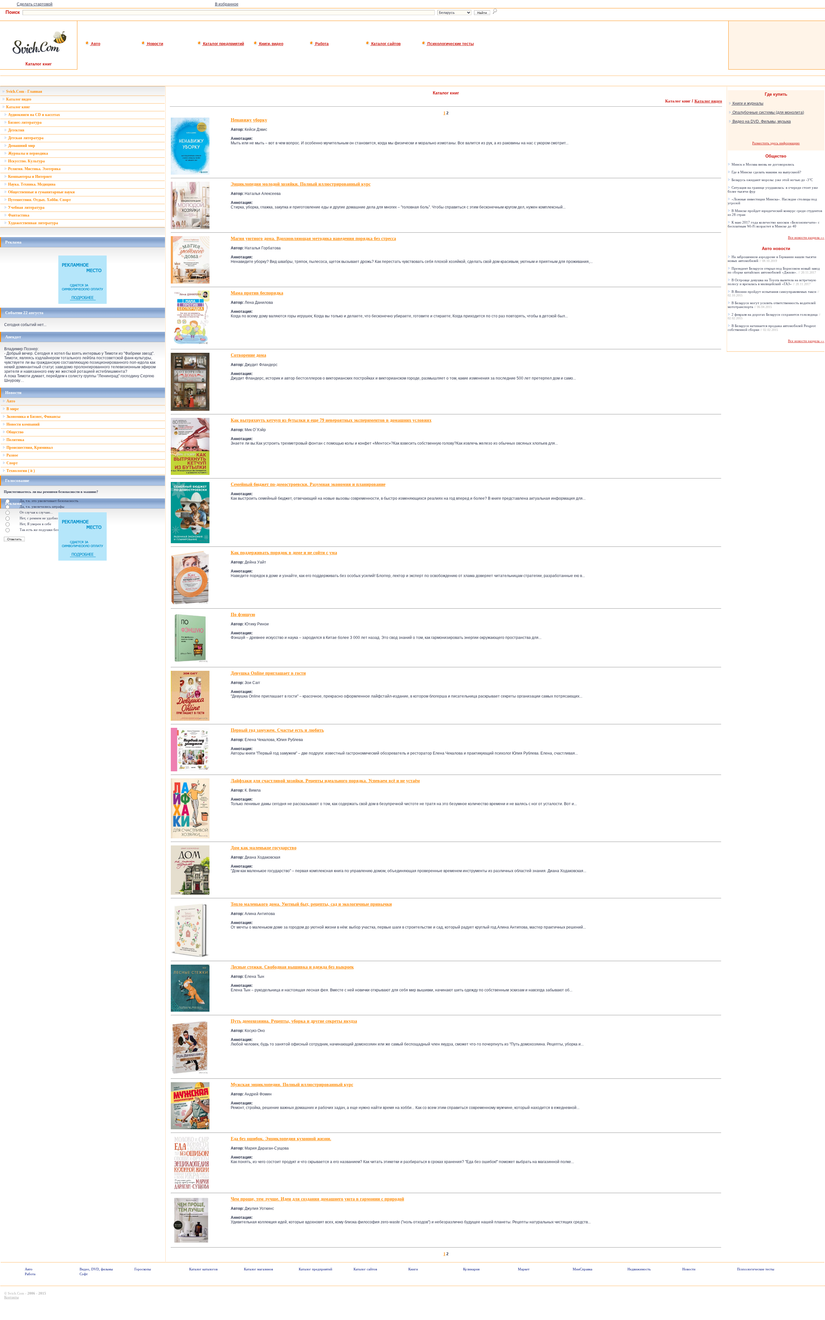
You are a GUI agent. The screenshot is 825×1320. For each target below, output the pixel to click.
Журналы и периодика (27, 153)
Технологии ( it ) (20, 470)
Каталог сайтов (385, 44)
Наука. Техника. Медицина (31, 184)
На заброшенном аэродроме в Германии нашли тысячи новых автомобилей (772, 259)
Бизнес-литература (24, 122)
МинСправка (582, 1269)
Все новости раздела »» (806, 237)
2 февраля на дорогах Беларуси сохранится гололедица (774, 316)
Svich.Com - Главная (23, 91)
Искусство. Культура (26, 161)
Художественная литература (32, 223)
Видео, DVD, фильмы (96, 1269)
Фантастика (18, 215)
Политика (14, 440)
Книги (413, 1269)
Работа (321, 44)
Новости (154, 44)
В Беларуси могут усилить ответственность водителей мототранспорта (772, 305)
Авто (95, 44)
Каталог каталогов (203, 1269)
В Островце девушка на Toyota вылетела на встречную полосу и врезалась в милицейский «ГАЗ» (772, 282)
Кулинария (471, 1269)
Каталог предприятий (223, 44)
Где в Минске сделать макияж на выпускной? (766, 172)
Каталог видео (18, 99)
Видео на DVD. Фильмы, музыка (761, 121)
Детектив (15, 130)
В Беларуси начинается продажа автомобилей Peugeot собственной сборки (772, 328)
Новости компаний (22, 424)
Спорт (11, 463)
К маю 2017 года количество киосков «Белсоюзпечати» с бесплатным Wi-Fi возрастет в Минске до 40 (774, 224)
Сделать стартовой (35, 4)
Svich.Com (16, 1293)
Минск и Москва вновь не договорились (762, 164)
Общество (14, 432)
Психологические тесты (450, 44)
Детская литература (25, 138)
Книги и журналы (747, 103)
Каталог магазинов (258, 1269)
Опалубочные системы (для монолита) (768, 112)
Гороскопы (142, 1269)
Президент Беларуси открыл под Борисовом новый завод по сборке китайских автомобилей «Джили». (774, 270)
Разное (11, 455)
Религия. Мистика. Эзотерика (34, 169)
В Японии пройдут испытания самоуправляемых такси (773, 293)
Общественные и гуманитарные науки (41, 192)
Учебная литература (25, 207)
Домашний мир (21, 145)
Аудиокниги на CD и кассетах (33, 114)
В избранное (226, 4)
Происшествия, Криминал (29, 447)
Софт (84, 1274)
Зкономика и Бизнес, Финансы (32, 416)
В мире (12, 409)
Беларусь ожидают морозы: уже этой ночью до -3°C (772, 180)
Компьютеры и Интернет (29, 176)
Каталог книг (17, 107)
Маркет (523, 1269)
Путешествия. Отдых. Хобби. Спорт (39, 200)
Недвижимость (639, 1269)
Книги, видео (270, 44)
